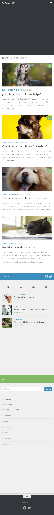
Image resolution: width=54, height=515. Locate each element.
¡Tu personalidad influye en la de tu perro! (30, 322)
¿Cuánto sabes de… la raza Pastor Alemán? (30, 309)
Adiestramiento (10, 404)
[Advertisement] (27, 28)
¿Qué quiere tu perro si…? (24, 297)
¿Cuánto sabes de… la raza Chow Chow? (25, 198)
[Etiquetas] (46, 287)
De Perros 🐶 (8, 3)
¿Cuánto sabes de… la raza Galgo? (21, 94)
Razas (16, 90)
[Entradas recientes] (8, 287)
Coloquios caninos (11, 410)
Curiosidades (7, 90)
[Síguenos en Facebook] (46, 276)
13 (50, 118)
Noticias (7, 433)
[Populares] (20, 287)
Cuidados (8, 415)
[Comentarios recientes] (33, 287)
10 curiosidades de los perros (18, 247)
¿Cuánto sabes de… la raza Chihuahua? (24, 146)
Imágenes (7, 427)
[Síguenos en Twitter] (50, 276)
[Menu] (51, 3)
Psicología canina (20, 294)
